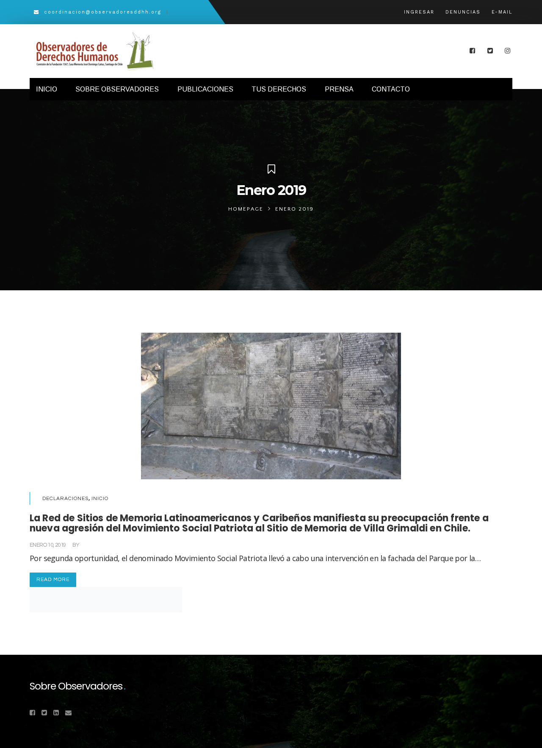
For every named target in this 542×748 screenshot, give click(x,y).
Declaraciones (65, 498)
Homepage (245, 209)
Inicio (99, 498)
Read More (52, 579)
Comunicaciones (102, 545)
